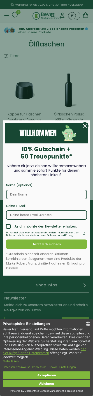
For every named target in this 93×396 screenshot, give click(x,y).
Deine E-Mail (16, 206)
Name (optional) (19, 185)
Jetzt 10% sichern (46, 244)
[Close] (84, 125)
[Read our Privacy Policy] (84, 233)
